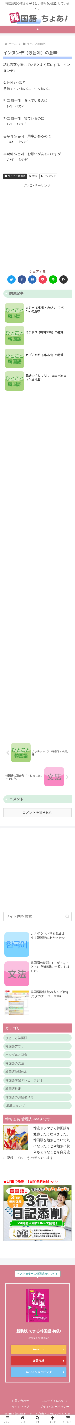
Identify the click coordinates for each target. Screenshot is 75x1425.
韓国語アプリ (14, 1046)
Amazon (38, 1349)
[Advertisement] (37, 226)
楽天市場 (38, 1360)
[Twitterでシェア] (11, 279)
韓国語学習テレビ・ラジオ (24, 1080)
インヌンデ (50, 176)
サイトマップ (20, 1406)
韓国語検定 (13, 1088)
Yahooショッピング (38, 1372)
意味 (34, 176)
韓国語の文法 (14, 1063)
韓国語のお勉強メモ (19, 1097)
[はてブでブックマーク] (32, 279)
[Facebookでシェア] (22, 279)
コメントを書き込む (37, 812)
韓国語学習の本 (16, 1071)
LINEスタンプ (15, 1105)
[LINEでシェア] (53, 279)
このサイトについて (54, 1400)
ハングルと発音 (16, 1055)
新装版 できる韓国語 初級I (38, 1331)
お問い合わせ (20, 1400)
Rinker (45, 1338)
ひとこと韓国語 (16, 176)
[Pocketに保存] (43, 279)
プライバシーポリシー (54, 1406)
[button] (63, 279)
